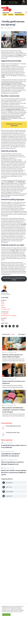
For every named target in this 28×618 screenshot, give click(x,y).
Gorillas (3, 307)
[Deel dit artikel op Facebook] (2, 326)
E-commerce (4, 313)
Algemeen (5, 459)
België (3, 320)
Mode (4, 451)
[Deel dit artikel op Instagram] (6, 326)
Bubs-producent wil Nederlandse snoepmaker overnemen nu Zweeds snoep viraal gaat (13, 410)
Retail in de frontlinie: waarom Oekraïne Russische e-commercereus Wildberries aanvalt (13, 472)
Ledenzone (5, 12)
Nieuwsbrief (18, 12)
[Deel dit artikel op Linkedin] (13, 326)
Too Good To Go (5, 309)
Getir (2, 305)
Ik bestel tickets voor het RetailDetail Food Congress (14, 278)
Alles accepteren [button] (6, 614)
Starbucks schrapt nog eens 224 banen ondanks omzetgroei (12, 356)
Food (4, 28)
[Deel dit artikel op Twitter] (10, 326)
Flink (2, 302)
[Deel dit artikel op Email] (17, 326)
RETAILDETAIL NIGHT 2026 (12, 432)
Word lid (11, 14)
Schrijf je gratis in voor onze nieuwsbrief (14, 124)
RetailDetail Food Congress (8, 315)
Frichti (3, 304)
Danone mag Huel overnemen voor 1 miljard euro (13, 382)
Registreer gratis (19, 14)
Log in (4, 14)
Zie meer (21, 334)
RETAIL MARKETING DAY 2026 (13, 426)
